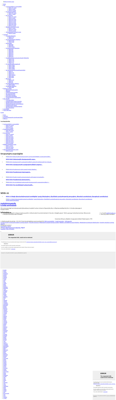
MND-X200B (12, 84)
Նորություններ (10, 100)
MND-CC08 (11, 79)
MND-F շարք (12, 9)
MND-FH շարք (12, 23)
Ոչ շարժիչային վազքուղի (13, 64)
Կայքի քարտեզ (59, 221)
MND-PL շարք (12, 30)
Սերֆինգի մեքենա (11, 86)
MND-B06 (11, 45)
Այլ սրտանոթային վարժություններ (15, 70)
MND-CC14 (11, 37)
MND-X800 (11, 87)
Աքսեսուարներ (7, 88)
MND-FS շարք (12, 25)
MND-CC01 (11, 72)
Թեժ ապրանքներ (49, 221)
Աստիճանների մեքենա (12, 83)
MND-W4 (11, 82)
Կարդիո (5, 34)
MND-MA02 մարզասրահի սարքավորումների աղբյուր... (24, 164)
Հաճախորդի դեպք (11, 105)
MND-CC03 (11, 59)
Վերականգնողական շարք (13, 32)
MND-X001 (11, 76)
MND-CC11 (11, 62)
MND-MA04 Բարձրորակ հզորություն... (18, 172)
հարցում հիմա (5, 209)
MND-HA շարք (12, 29)
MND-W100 (11, 40)
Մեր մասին (6, 98)
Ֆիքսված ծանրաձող (12, 89)
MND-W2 (11, 81)
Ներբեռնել (6, 109)
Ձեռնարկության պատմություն (14, 103)
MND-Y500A (12, 65)
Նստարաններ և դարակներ (14, 6)
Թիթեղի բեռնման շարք (12, 27)
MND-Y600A (12, 67)
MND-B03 (11, 44)
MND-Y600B (12, 68)
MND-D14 (11, 54)
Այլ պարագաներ (10, 93)
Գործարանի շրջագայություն (14, 106)
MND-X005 (11, 77)
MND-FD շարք (12, 20)
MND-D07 (11, 50)
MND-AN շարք (12, 7)
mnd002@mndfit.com (110, 213)
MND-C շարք (12, 14)
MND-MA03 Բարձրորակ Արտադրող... (18, 179)
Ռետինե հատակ (10, 95)
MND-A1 (11, 71)
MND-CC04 (11, 60)
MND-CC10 (11, 61)
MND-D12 (11, 53)
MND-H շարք (12, 33)
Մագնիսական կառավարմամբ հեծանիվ (17, 58)
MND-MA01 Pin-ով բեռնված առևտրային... (19, 185)
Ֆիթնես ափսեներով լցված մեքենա (69, 222)
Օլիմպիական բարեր (12, 92)
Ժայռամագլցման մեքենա (13, 39)
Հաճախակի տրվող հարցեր (14, 101)
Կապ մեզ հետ (7, 110)
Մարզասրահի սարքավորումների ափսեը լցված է (14, 222)
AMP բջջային (68, 221)
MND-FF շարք (12, 10)
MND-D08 (11, 51)
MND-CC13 (11, 73)
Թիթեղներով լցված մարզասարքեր (49, 222)
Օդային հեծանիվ (11, 35)
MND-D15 (11, 55)
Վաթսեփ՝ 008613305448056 (7, 229)
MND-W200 (11, 42)
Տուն (4, 4)
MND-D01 (11, 49)
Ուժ (4, 5)
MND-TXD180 (12, 75)
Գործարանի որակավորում (13, 102)
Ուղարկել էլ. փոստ (6, 226)
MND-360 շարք (12, 13)
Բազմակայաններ (11, 11)
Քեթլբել (8, 91)
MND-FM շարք (12, 24)
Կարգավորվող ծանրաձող (13, 97)
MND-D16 (11, 56)
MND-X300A (12, 47)
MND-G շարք (12, 28)
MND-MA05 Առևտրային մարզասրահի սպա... (21, 159)
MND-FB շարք (12, 19)
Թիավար (8, 78)
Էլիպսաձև (9, 43)
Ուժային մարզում (34, 222)
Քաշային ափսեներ (11, 96)
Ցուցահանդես (10, 107)
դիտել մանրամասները (12, 200)
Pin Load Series (9, 15)
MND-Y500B (12, 66)
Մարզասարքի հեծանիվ (12, 48)
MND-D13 (11, 38)
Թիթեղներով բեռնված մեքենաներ (89, 222)
